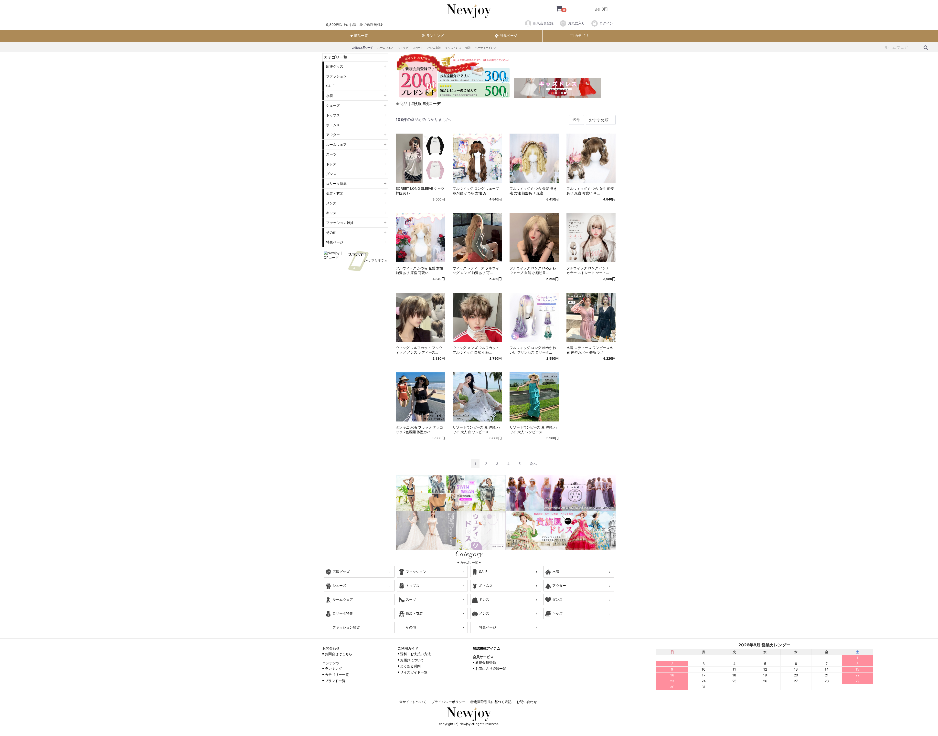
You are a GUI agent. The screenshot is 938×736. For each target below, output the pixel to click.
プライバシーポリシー (448, 702)
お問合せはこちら (338, 654)
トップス (333, 115)
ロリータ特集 (336, 183)
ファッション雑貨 (339, 223)
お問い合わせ (526, 702)
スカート (418, 47)
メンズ (331, 203)
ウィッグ (403, 47)
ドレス (331, 164)
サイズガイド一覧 (413, 672)
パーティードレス (485, 47)
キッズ (331, 213)
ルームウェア (385, 47)
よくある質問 (410, 666)
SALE (330, 86)
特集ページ (334, 242)
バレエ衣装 (434, 47)
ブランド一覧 (335, 681)
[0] (555, 9)
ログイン (606, 23)
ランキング (333, 669)
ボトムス (333, 125)
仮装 (468, 47)
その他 (331, 232)
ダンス (331, 174)
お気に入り (576, 23)
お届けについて (412, 660)
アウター (333, 135)
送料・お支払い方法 (415, 654)
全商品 (401, 103)
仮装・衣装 (334, 193)
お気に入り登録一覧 (490, 669)
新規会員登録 (543, 23)
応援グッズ (334, 66)
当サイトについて (412, 702)
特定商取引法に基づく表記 (491, 702)
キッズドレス (453, 47)
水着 (329, 96)
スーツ (331, 154)
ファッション (336, 76)
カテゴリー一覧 (337, 675)
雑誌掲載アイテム (486, 649)
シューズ (333, 105)
